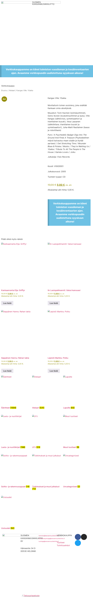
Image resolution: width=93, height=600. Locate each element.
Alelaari (12, 90)
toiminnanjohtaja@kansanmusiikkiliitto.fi (52, 538)
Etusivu (4, 90)
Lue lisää (7, 303)
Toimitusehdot (63, 545)
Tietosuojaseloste (31, 595)
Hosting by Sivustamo (11, 595)
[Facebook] (78, 537)
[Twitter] (78, 543)
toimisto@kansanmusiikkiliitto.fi (49, 535)
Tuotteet (61, 542)
